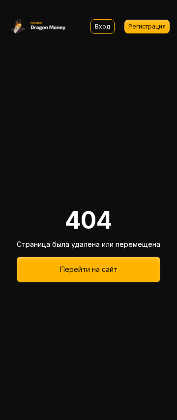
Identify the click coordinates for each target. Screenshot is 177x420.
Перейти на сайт (89, 269)
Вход (102, 26)
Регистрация (147, 26)
